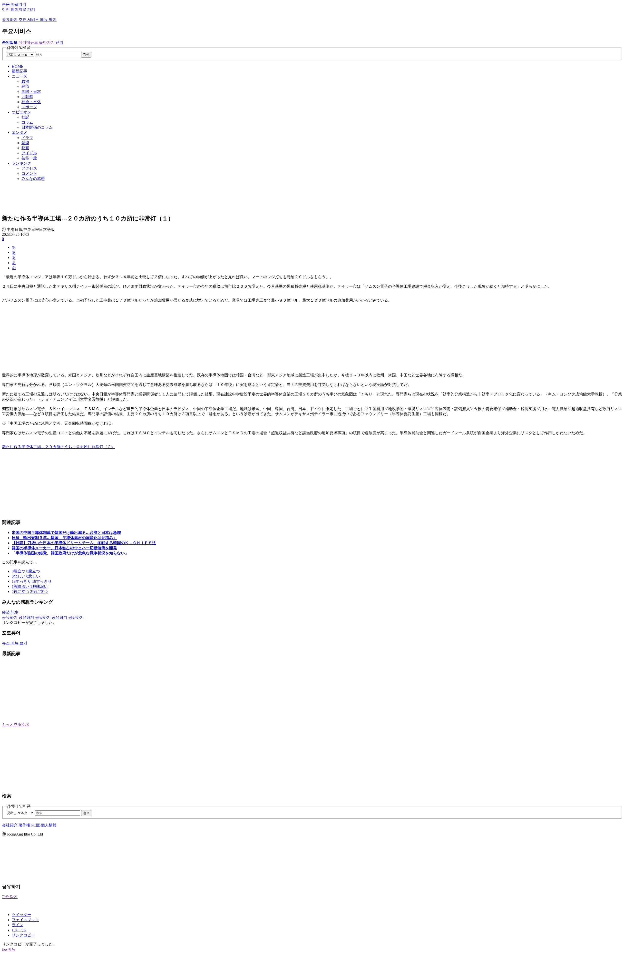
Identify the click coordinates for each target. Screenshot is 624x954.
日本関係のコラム (37, 127)
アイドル (29, 153)
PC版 (35, 825)
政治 (25, 81)
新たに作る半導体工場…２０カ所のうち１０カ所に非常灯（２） (58, 447)
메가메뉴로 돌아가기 (37, 42)
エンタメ (19, 132)
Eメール (19, 930)
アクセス (29, 168)
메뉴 (12, 949)
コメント (29, 173)
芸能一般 (29, 158)
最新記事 (19, 71)
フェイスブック (25, 920)
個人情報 (49, 825)
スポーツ (29, 107)
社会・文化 (31, 102)
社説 (25, 117)
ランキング (21, 163)
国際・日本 (31, 91)
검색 (86, 54)
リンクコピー (23, 935)
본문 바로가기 (14, 4)
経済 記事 (10, 612)
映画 (25, 148)
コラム (27, 122)
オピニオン (21, 112)
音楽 (25, 143)
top (4, 949)
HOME (17, 66)
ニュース (19, 76)
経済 (25, 86)
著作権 (24, 825)
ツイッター (21, 915)
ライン (17, 925)
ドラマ (27, 138)
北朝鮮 (27, 97)
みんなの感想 (33, 179)
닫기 (59, 42)
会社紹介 (10, 825)
